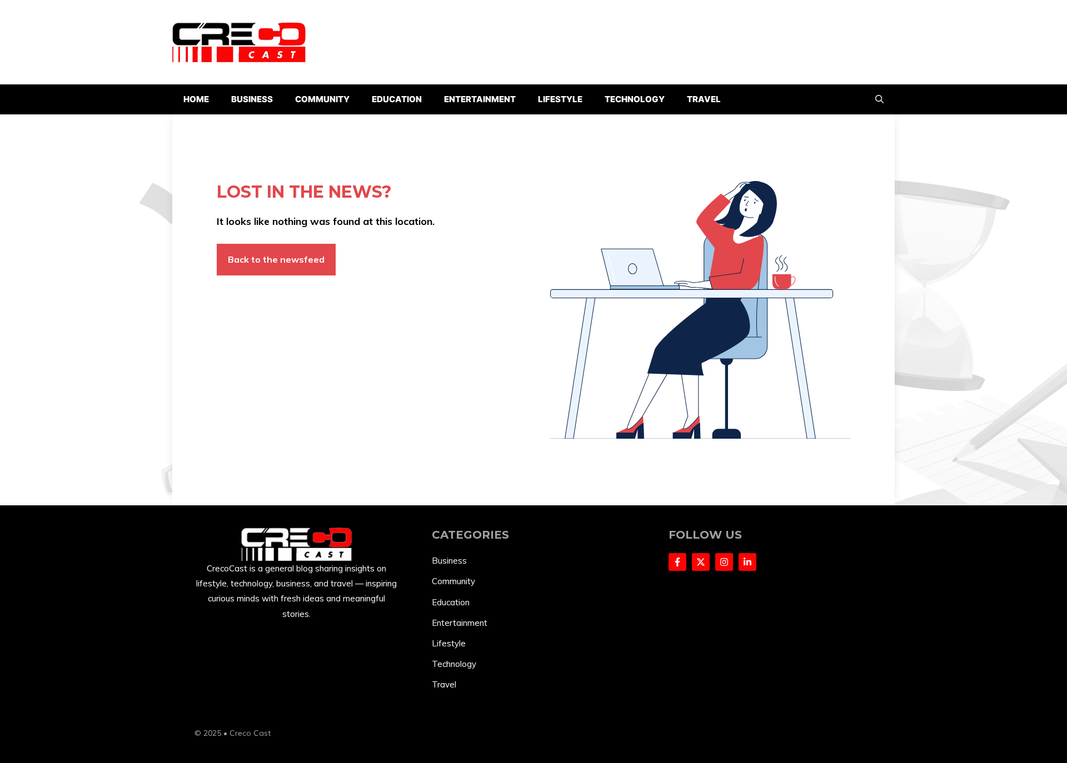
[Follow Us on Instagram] (724, 562)
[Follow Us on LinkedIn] (747, 562)
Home (196, 99)
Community (322, 99)
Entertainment (480, 99)
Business (252, 99)
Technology (635, 99)
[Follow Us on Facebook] (677, 562)
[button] (879, 99)
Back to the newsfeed (276, 259)
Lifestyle (560, 99)
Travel (704, 99)
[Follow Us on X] (701, 562)
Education (397, 99)
